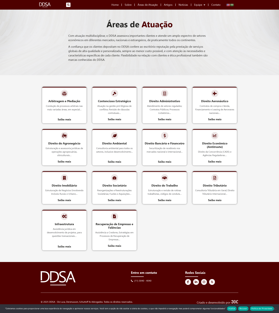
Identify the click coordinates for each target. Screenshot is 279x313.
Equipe (198, 4)
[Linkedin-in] (196, 282)
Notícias (183, 4)
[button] (68, 5)
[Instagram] (204, 282)
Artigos (168, 4)
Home (115, 4)
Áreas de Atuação (148, 4)
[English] (228, 4)
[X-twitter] (212, 282)
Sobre (128, 4)
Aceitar (231, 308)
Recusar (243, 308)
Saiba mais (64, 119)
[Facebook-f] (188, 282)
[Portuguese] (232, 4)
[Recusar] (274, 308)
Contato (216, 4)
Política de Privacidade (261, 308)
